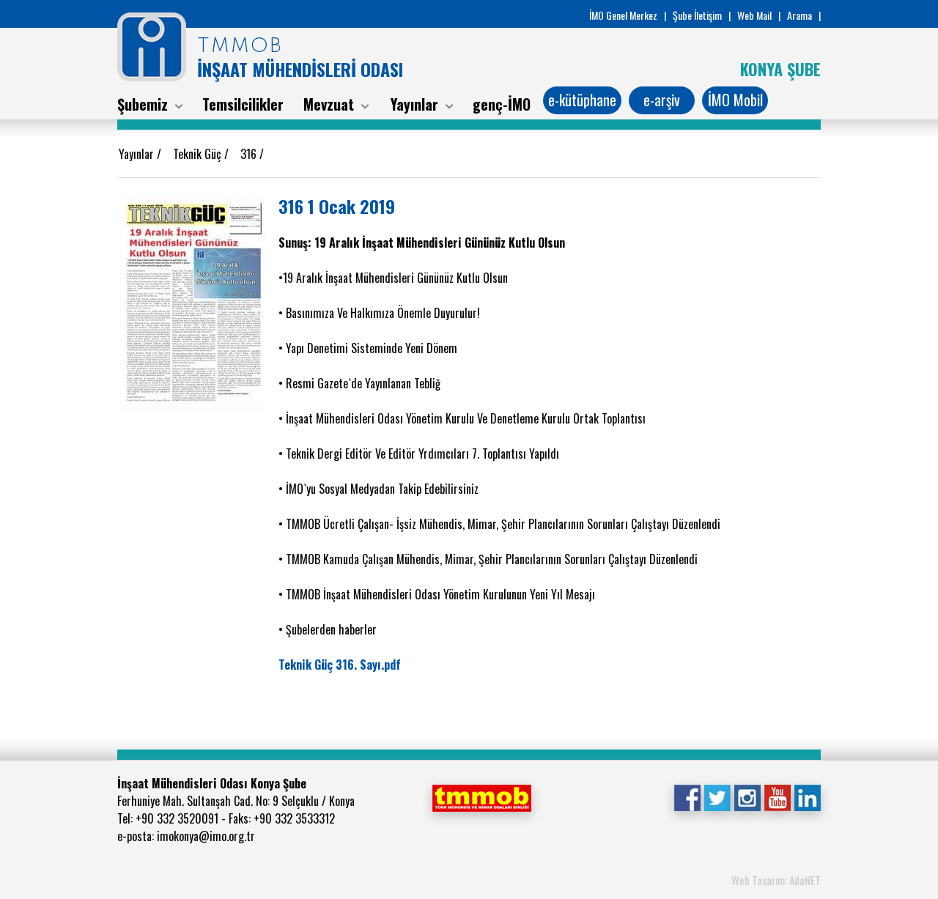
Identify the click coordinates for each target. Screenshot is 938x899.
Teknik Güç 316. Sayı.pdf (339, 664)
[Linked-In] (807, 796)
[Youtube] (777, 796)
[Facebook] (687, 796)
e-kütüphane (582, 100)
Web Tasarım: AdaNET (776, 880)
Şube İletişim (697, 15)
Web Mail (754, 15)
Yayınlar (138, 154)
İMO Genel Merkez (623, 15)
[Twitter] (717, 796)
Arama (799, 15)
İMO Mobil (735, 100)
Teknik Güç (198, 154)
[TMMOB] (481, 796)
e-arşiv (661, 100)
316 (249, 154)
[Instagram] (747, 796)
